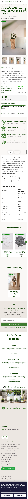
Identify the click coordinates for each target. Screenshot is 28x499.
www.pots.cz (14, 353)
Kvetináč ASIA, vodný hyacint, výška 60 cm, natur (13, 107)
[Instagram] (6, 437)
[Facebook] (3, 437)
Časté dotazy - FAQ (6, 459)
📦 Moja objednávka (8, 468)
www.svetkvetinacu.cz (14, 367)
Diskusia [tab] (17, 152)
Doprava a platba (6, 464)
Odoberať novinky (14, 324)
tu (19, 487)
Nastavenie (13, 491)
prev (2, 242)
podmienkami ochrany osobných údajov (17, 328)
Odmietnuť (7, 495)
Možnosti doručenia (6, 90)
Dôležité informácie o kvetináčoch (10, 444)
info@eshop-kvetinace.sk (12, 430)
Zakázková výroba (6, 457)
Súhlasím (20, 495)
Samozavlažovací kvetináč (8, 451)
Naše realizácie (5, 461)
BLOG (3, 466)
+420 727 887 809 (9, 433)
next (26, 242)
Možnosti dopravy (6, 476)
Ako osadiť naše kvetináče (8, 453)
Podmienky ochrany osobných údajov (11, 481)
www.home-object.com (14, 381)
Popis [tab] (10, 152)
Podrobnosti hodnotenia (7, 18)
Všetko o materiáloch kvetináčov (10, 449)
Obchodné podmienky (7, 479)
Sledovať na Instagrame (15, 387)
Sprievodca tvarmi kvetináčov (9, 455)
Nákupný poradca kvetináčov (9, 446)
